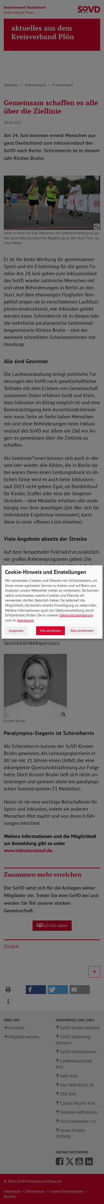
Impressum (25, 620)
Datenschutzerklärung (76, 615)
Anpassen (16, 630)
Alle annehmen (81, 630)
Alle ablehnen (50, 630)
